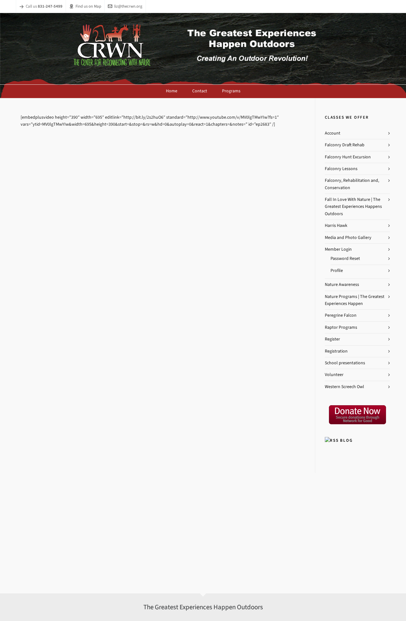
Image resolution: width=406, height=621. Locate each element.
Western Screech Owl (344, 387)
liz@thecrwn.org (128, 6)
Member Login (338, 249)
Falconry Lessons (341, 169)
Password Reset (345, 258)
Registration (336, 351)
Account (332, 133)
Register (332, 339)
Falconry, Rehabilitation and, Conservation (352, 183)
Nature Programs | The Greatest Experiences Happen (354, 300)
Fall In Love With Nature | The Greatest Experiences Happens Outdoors (353, 206)
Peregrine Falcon (341, 315)
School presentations (345, 363)
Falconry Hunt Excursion (348, 157)
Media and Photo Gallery (348, 238)
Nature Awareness (342, 284)
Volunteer (334, 375)
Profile (337, 271)
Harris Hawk (336, 225)
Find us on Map (88, 6)
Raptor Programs (341, 327)
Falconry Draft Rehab (344, 145)
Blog (346, 440)
